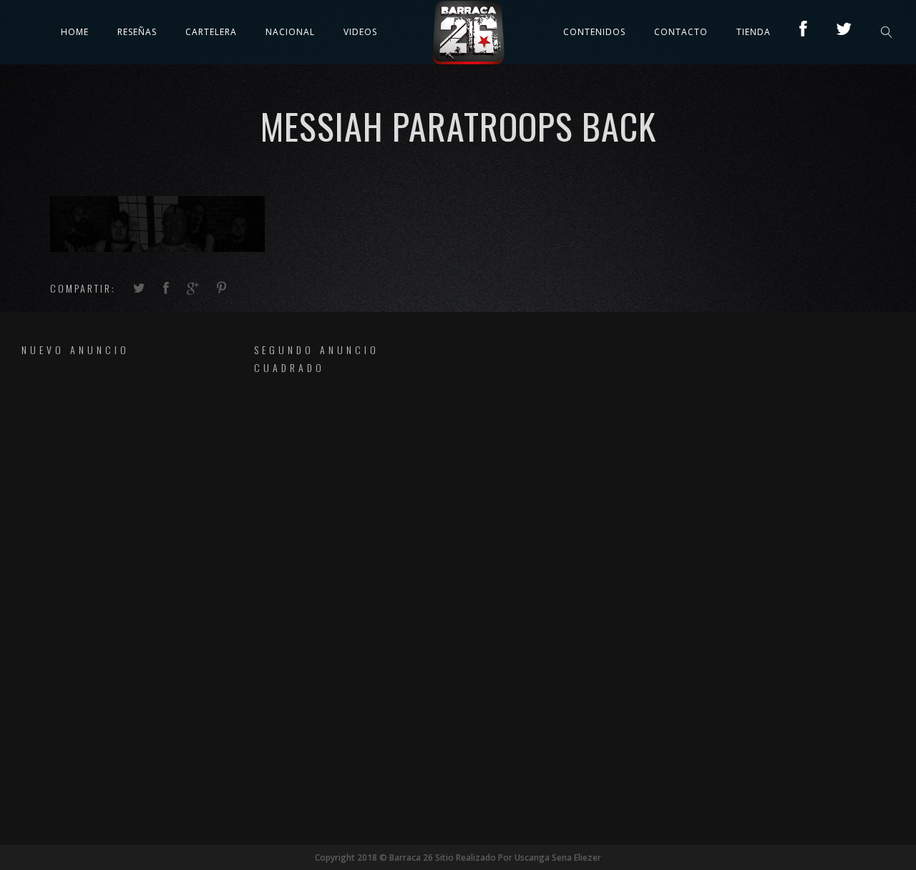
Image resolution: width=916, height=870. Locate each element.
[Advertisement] (103, 591)
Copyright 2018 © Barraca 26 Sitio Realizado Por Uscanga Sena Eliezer (458, 857)
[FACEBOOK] (803, 32)
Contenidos (594, 32)
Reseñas (137, 32)
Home (75, 32)
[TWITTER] (844, 32)
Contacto (681, 32)
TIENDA (753, 32)
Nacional (290, 32)
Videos (360, 32)
